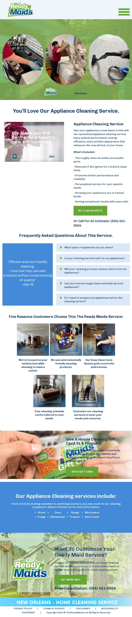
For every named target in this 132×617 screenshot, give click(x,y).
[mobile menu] (121, 14)
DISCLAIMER (83, 608)
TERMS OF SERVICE (54, 608)
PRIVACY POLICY (23, 608)
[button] (93, 247)
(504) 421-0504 (102, 588)
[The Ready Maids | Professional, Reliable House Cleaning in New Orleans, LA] (20, 9)
